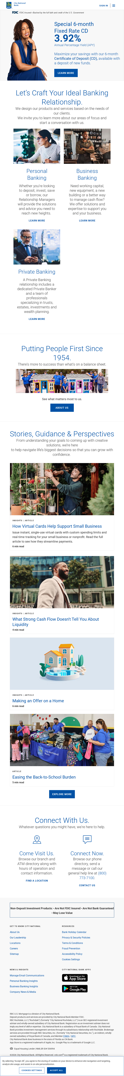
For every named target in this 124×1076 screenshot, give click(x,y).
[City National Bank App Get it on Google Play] (75, 991)
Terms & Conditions (72, 942)
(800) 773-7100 (92, 875)
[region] (62, 1066)
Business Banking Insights (24, 986)
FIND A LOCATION (37, 880)
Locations (15, 942)
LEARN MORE (66, 72)
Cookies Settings (71, 959)
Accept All (56, 1070)
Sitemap (14, 953)
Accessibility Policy (72, 953)
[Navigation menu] (115, 5)
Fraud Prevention (71, 948)
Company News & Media (23, 991)
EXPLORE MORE (62, 794)
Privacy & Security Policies (76, 937)
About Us (15, 932)
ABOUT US (62, 407)
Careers (14, 948)
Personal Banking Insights (24, 980)
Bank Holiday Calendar (74, 932)
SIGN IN (103, 5)
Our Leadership (18, 937)
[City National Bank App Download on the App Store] (75, 980)
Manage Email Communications (27, 975)
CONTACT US (87, 885)
